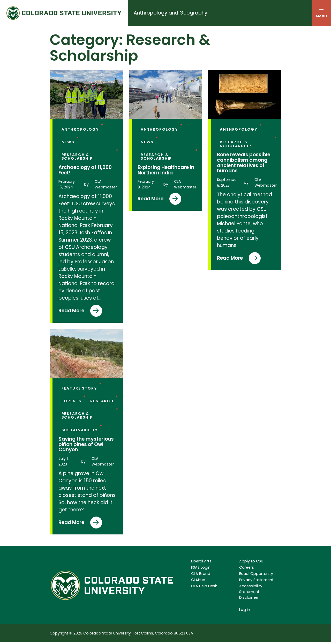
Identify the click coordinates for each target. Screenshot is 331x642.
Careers (246, 567)
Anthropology (80, 129)
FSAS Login (200, 567)
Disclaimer (249, 597)
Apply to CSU (251, 561)
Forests (71, 401)
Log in (244, 609)
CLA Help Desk (204, 586)
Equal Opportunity (256, 573)
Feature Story (79, 388)
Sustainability (80, 430)
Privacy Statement (256, 579)
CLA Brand (200, 573)
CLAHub (198, 579)
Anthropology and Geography (170, 12)
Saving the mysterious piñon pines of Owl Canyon (86, 444)
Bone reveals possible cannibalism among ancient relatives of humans (243, 163)
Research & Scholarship (77, 156)
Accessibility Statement (250, 588)
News (68, 142)
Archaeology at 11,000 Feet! (85, 170)
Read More (74, 312)
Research (102, 401)
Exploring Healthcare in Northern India (166, 170)
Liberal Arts (201, 561)
